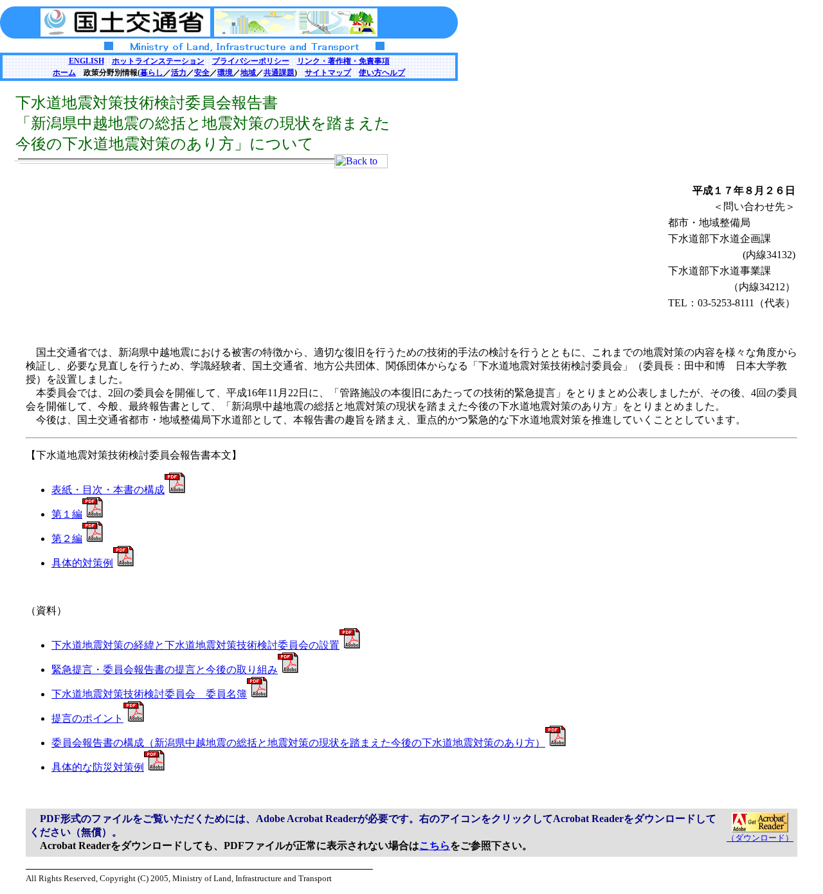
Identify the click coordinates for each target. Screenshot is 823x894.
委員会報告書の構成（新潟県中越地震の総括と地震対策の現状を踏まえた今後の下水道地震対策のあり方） (298, 742)
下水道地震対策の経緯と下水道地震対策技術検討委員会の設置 (195, 645)
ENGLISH (86, 61)
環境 (225, 72)
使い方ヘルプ (382, 72)
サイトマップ (328, 72)
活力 (178, 72)
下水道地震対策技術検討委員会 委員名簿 (149, 693)
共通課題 (279, 72)
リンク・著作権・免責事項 (343, 61)
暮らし (151, 72)
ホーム (64, 72)
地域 (248, 72)
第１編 (66, 514)
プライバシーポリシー (250, 61)
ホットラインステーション (158, 61)
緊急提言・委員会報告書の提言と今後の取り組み (164, 669)
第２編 (66, 538)
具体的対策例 (82, 562)
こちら (434, 845)
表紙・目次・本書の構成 (108, 489)
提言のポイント (87, 718)
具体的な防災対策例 (97, 767)
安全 (202, 72)
